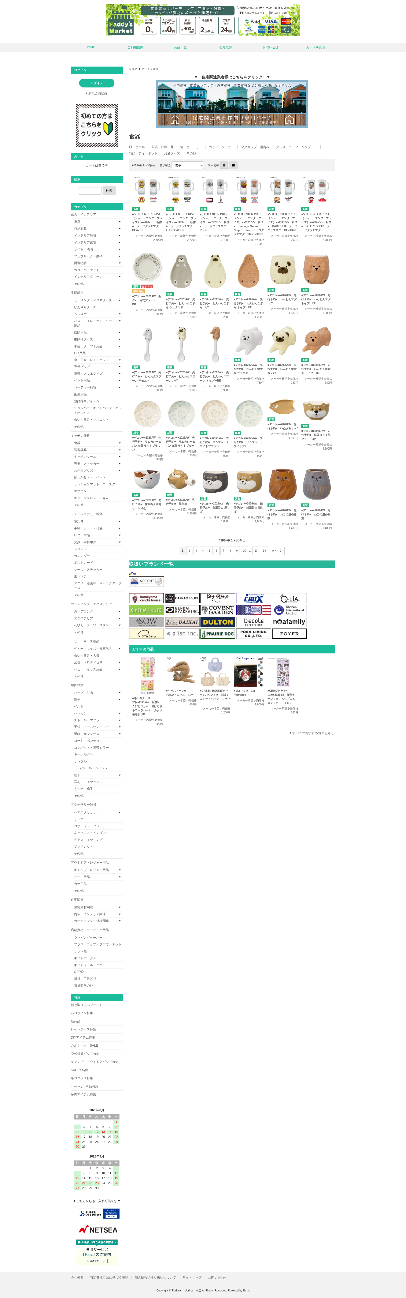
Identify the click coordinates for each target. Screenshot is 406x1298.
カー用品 (80, 883)
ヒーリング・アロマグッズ (93, 300)
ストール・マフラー (88, 720)
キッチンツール (85, 456)
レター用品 (82, 535)
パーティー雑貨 (85, 387)
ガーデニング (83, 611)
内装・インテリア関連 (90, 914)
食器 (77, 443)
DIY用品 (80, 353)
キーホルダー (83, 754)
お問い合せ (270, 47)
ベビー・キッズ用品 (85, 641)
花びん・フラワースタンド (93, 625)
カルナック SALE (84, 1045)
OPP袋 (79, 972)
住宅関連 (77, 899)
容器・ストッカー (86, 463)
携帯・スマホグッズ (88, 373)
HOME (90, 47)
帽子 (77, 699)
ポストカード (83, 562)
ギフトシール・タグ (88, 965)
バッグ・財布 (83, 692)
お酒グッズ (172, 153)
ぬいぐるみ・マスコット (91, 419)
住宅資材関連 (83, 907)
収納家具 (80, 228)
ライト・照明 (83, 249)
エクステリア (83, 618)
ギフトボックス (85, 958)
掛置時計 (80, 263)
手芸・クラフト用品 (88, 346)
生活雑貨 (77, 293)
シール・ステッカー (88, 569)
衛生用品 (80, 394)
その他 (191, 153)
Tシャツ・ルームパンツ (91, 768)
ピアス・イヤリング (88, 839)
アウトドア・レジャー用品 (90, 862)
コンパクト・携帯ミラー (91, 747)
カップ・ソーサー (221, 147)
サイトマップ (192, 1277)
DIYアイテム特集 (83, 1037)
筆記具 (79, 521)
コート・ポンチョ (86, 740)
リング (79, 819)
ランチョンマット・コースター (96, 484)
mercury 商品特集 (84, 1086)
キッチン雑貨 (150, 69)
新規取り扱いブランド (87, 1005)
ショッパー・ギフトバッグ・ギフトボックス (98, 410)
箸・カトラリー (191, 147)
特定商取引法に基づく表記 (109, 1277)
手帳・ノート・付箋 (88, 528)
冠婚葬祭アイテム (86, 401)
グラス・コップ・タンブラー (296, 147)
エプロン (80, 491)
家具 (77, 222)
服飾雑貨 (77, 685)
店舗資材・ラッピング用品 (90, 930)
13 (256, 550)
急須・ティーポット (143, 153)
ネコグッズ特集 (82, 1078)
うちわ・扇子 (83, 789)
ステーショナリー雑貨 (87, 514)
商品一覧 (180, 47)
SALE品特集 (79, 1070)
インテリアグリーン (88, 276)
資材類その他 (83, 985)
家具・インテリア (83, 214)
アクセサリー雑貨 (83, 804)
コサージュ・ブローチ (90, 826)
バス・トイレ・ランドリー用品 (93, 323)
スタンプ (80, 549)
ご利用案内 (135, 47)
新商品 (75, 1021)
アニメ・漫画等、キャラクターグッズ (98, 585)
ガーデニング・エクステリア (91, 604)
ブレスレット (83, 846)
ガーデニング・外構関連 (91, 921)
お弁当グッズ (83, 470)
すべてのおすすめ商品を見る (313, 733)
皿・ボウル (137, 147)
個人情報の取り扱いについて (155, 1277)
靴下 (77, 775)
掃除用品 (80, 332)
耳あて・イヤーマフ (88, 782)
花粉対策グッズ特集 (85, 1053)
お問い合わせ (217, 1277)
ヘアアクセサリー (86, 812)
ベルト (79, 706)
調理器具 (80, 450)
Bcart (246, 1290)
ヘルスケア (82, 314)
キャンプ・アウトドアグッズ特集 (94, 1061)
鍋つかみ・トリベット (90, 477)
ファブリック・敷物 (88, 256)
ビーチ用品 (82, 877)
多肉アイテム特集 (83, 1094)
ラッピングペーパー (88, 937)
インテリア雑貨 (85, 235)
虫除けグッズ (83, 339)
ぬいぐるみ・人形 (86, 655)
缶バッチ (80, 576)
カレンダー (82, 556)
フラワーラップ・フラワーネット (98, 944)
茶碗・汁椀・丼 (162, 147)
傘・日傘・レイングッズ (91, 360)
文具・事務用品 (85, 542)
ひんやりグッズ (85, 307)
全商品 (133, 69)
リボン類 (80, 951)
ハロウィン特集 (82, 1013)
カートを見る (315, 47)
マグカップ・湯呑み (255, 147)
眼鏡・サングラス (86, 734)
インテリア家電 (85, 242)
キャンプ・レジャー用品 (91, 870)
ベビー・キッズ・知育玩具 (93, 648)
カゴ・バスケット (86, 270)
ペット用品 (82, 380)
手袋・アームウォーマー (91, 727)
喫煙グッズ (82, 366)
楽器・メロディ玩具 (88, 662)
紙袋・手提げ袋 (85, 978)
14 (264, 550)
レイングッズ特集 (83, 1029)
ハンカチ (80, 713)
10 (244, 550)
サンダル (80, 761)
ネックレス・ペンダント (91, 832)
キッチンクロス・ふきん (91, 498)
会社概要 (225, 47)
